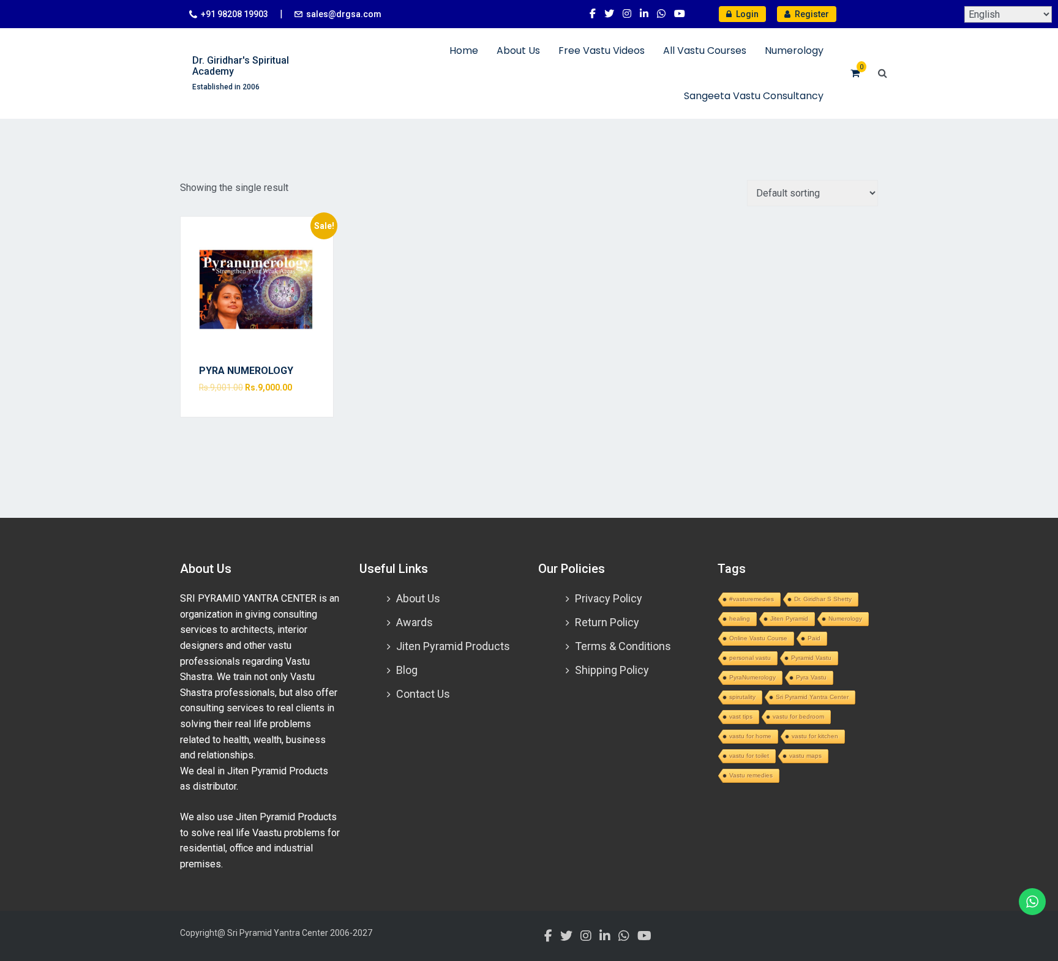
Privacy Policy (608, 598)
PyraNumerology (752, 677)
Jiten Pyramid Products (453, 646)
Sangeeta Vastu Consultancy (754, 96)
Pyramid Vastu (811, 657)
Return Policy (607, 622)
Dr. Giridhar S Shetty (823, 599)
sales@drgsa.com (343, 14)
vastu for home (750, 736)
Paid (814, 638)
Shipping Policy (612, 670)
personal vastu (750, 657)
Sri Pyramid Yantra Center (812, 697)
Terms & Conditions (623, 646)
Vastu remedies (751, 775)
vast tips (740, 716)
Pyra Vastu (811, 677)
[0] (855, 73)
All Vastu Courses (704, 50)
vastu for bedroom (798, 716)
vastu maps (805, 755)
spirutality (742, 697)
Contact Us (423, 693)
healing (739, 618)
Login (746, 14)
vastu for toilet (749, 755)
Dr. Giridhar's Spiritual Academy (240, 65)
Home (463, 50)
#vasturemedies (751, 599)
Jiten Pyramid (789, 618)
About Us (518, 50)
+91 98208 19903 (234, 14)
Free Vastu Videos (601, 50)
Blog (407, 670)
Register (811, 14)
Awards (414, 622)
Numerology (794, 50)
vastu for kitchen (815, 736)
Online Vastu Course (758, 638)
